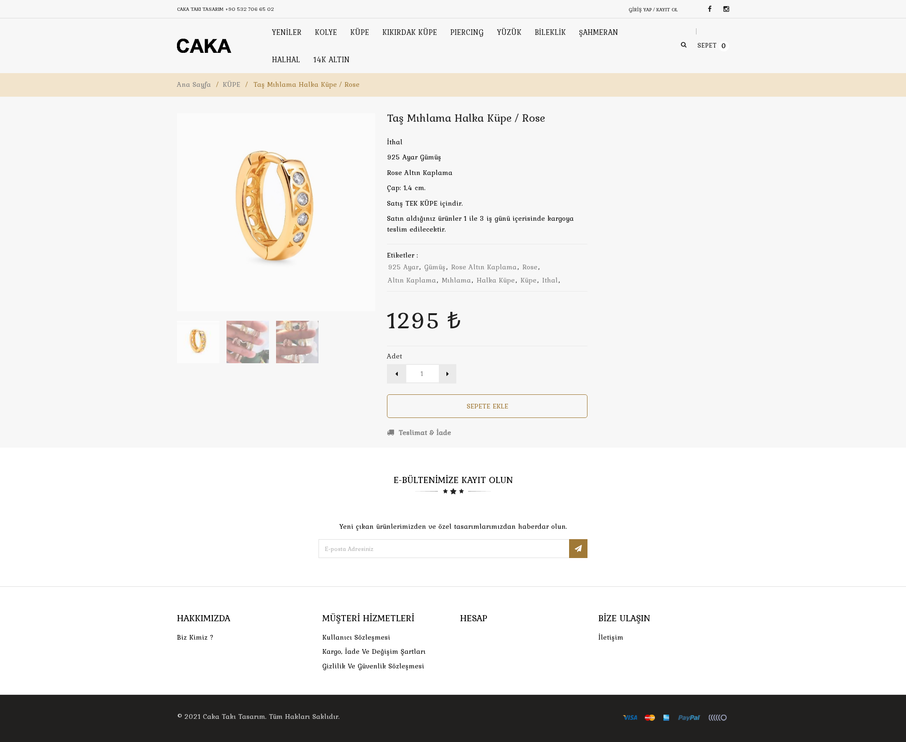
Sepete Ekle (487, 406)
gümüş (434, 267)
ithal (550, 280)
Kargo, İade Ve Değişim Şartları (374, 651)
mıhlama (456, 280)
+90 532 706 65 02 (249, 9)
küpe (528, 280)
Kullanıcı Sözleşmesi (356, 637)
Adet (394, 356)
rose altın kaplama (484, 267)
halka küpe (496, 280)
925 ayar (403, 267)
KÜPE (231, 84)
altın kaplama (412, 280)
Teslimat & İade (423, 432)
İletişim (610, 637)
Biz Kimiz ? (195, 637)
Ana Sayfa (194, 84)
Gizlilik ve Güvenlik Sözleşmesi (373, 666)
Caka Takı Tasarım (234, 716)
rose (529, 267)
